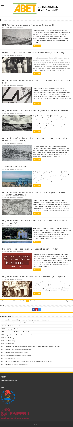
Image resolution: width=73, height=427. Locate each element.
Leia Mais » (37, 45)
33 (34, 301)
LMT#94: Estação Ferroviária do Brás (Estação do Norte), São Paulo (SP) (33, 52)
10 (10, 301)
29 (20, 301)
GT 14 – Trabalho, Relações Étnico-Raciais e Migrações (16, 355)
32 (31, 301)
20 (14, 301)
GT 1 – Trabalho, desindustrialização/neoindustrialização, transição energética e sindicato (25, 320)
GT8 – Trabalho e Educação (8, 340)
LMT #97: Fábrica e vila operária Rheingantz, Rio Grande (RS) (28, 25)
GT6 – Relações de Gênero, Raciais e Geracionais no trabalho (17, 335)
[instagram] (39, 309)
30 (24, 301)
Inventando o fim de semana (14, 166)
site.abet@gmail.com (11, 380)
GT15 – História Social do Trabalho (10, 358)
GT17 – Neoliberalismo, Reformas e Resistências (14, 364)
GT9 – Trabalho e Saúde (7, 343)
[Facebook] (33, 309)
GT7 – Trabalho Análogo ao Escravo (11, 338)
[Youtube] (36, 309)
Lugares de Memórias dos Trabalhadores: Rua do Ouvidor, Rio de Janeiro (33, 276)
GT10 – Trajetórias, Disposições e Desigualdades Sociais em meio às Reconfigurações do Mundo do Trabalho (31, 346)
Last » (44, 301)
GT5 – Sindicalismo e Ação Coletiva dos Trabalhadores (16, 332)
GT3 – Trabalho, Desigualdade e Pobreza (12, 326)
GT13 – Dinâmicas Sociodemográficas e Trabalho (14, 352)
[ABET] (36, 8)
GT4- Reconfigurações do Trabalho (11, 329)
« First (3, 301)
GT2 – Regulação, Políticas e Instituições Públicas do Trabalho (18, 323)
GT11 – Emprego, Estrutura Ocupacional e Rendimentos (16, 349)
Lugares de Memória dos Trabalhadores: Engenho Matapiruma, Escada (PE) (35, 110)
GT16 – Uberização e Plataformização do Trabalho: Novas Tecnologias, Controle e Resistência (26, 361)
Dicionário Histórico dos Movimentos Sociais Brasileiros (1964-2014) (31, 249)
